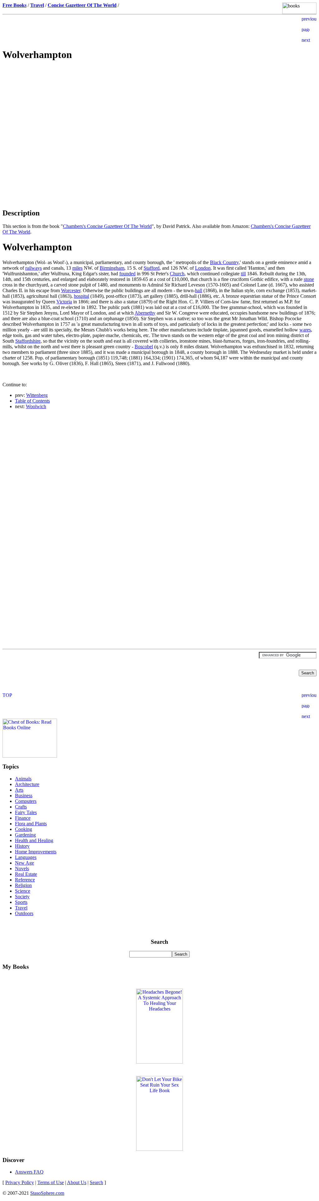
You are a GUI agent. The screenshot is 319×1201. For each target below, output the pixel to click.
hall (198, 290)
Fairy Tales (26, 812)
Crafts (21, 806)
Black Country (224, 262)
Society (22, 896)
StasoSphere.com (47, 1193)
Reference (25, 879)
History (22, 846)
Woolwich (36, 406)
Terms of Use (50, 1182)
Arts (19, 790)
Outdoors (24, 913)
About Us (76, 1182)
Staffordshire (27, 341)
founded (127, 273)
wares (305, 329)
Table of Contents (32, 400)
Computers (25, 801)
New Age (24, 863)
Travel (21, 907)
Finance (23, 818)
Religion (23, 885)
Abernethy (145, 313)
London (203, 268)
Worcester (70, 290)
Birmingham (112, 268)
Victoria (64, 301)
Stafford (152, 268)
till (243, 273)
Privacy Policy (19, 1182)
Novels (22, 868)
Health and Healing (34, 840)
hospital (81, 296)
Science (22, 891)
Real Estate (26, 874)
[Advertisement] (159, 111)
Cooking (23, 829)
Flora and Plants (31, 823)
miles (77, 268)
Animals (23, 778)
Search (96, 1182)
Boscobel (144, 346)
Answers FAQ (29, 1171)
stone (309, 279)
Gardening (25, 834)
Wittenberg (37, 395)
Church (177, 273)
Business (23, 795)
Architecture (27, 784)
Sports (21, 902)
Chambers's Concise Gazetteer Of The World (107, 226)
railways (33, 268)
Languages (25, 857)
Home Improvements (35, 851)
